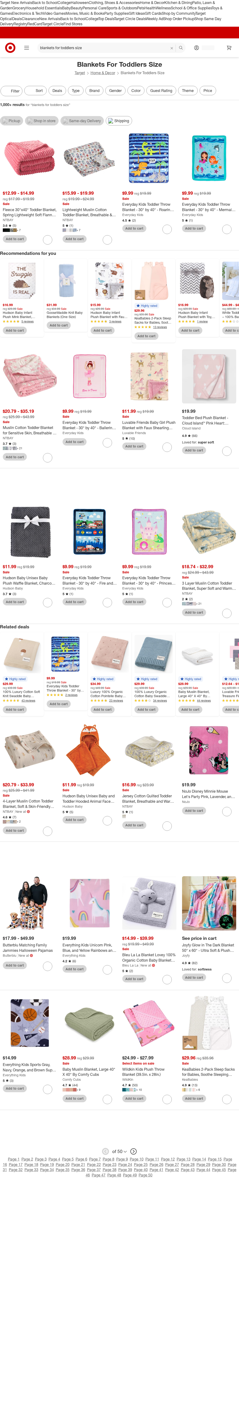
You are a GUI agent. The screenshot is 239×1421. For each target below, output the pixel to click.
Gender (115, 90)
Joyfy (186, 955)
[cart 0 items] (229, 48)
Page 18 (31, 1164)
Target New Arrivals (16, 2)
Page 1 (14, 1159)
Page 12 (168, 1159)
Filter (15, 91)
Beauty (77, 8)
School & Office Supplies (191, 8)
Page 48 (114, 1175)
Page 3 (41, 1159)
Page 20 (63, 1164)
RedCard (34, 24)
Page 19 (47, 1164)
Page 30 (219, 1164)
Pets (140, 8)
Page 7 (95, 1159)
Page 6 (81, 1159)
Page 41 (156, 1169)
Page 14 (199, 1159)
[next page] (133, 1151)
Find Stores (72, 24)
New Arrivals (49, 18)
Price (208, 90)
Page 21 (78, 1164)
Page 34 (47, 1169)
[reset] (172, 48)
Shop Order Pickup (178, 18)
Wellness (163, 8)
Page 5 (68, 1159)
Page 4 (54, 1159)
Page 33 (31, 1169)
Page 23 (109, 1164)
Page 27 (172, 1164)
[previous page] (105, 1151)
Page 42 (172, 1169)
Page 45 (219, 1169)
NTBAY (8, 220)
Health (150, 8)
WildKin (127, 1079)
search (181, 48)
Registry (20, 24)
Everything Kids (74, 955)
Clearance (30, 18)
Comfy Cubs (72, 1079)
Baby (66, 8)
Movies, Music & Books (85, 13)
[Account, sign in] (205, 48)
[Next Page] (234, 91)
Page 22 (94, 1164)
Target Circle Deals (130, 18)
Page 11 (152, 1159)
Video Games (54, 13)
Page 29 (203, 1164)
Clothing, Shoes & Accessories (114, 2)
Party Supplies (116, 13)
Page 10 (137, 1159)
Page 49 (130, 1175)
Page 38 (109, 1169)
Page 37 (94, 1169)
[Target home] (10, 47)
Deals (17, 18)
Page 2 (27, 1159)
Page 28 (188, 1164)
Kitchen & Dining (178, 2)
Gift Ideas (137, 13)
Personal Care (94, 8)
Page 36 (78, 1169)
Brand (94, 90)
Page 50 (145, 1175)
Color (136, 90)
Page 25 (141, 1164)
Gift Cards (153, 13)
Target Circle (52, 24)
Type (76, 90)
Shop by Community (178, 13)
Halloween (80, 2)
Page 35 (63, 1169)
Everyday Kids (132, 215)
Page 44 (203, 1169)
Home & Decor (152, 2)
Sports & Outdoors (121, 8)
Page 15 (215, 1159)
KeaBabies (190, 1079)
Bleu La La (130, 965)
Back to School (45, 2)
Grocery (19, 8)
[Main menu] (26, 48)
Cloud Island (191, 428)
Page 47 (98, 1175)
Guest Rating (161, 90)
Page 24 (125, 1164)
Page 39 (125, 1169)
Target (80, 72)
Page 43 (188, 1169)
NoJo (186, 802)
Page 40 (141, 1169)
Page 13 (183, 1159)
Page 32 (16, 1169)
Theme (188, 90)
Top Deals (106, 18)
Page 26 (156, 1164)
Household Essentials (44, 8)
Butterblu (9, 955)
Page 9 (122, 1159)
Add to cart (15, 239)
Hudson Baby (13, 588)
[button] (146, 305)
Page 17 (16, 1164)
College (64, 2)
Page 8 (108, 1159)
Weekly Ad (154, 18)
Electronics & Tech (27, 13)
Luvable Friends (134, 433)
